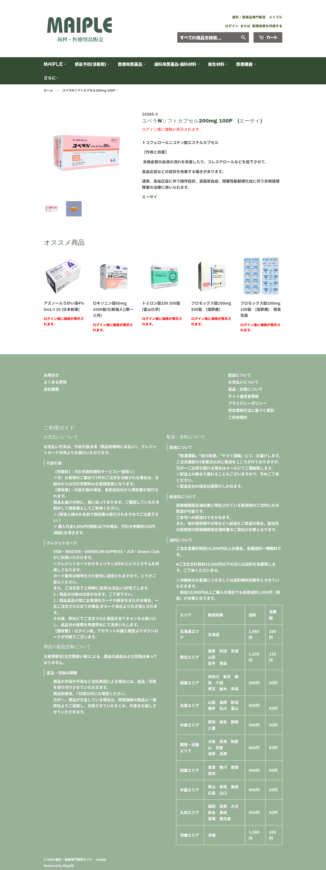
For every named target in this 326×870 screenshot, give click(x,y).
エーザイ (149, 197)
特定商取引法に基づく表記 (251, 410)
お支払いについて (243, 382)
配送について (239, 375)
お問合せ (51, 375)
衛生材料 (216, 64)
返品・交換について (245, 389)
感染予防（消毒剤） (91, 64)
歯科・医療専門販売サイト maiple (80, 859)
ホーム (48, 90)
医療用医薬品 (130, 64)
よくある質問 (55, 382)
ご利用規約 (237, 417)
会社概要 (51, 389)
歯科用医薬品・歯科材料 (175, 64)
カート (271, 37)
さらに (50, 78)
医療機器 (244, 64)
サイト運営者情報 (243, 396)
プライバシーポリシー (247, 403)
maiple (54, 64)
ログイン (231, 25)
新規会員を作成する (267, 25)
